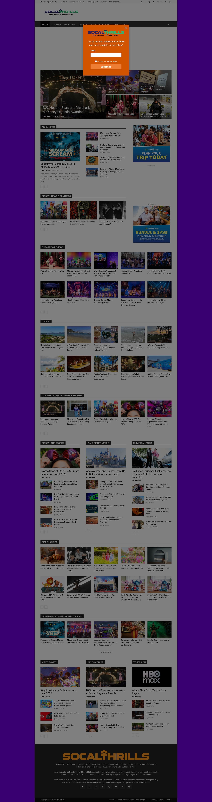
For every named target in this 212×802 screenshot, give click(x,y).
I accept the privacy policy (107, 61)
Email (93, 50)
